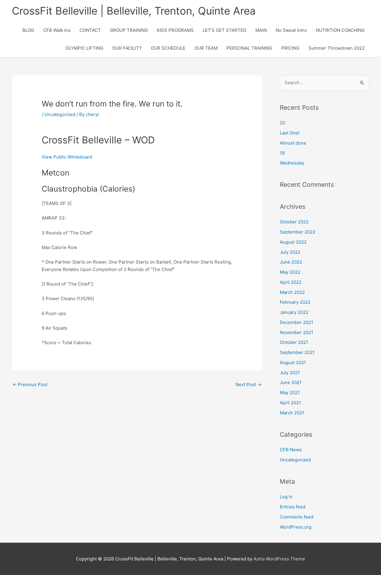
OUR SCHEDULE (168, 48)
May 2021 (290, 392)
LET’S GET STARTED (224, 30)
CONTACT (90, 30)
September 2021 (297, 352)
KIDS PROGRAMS (175, 30)
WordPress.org (295, 527)
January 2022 (294, 312)
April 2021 (290, 402)
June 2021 (291, 382)
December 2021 (296, 322)
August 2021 (293, 362)
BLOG (28, 30)
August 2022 (293, 242)
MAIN (261, 30)
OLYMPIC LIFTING (84, 48)
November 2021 (296, 332)
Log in (286, 496)
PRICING (290, 48)
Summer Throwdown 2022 (336, 48)
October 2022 (294, 222)
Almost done (293, 143)
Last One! (289, 133)
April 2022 (291, 282)
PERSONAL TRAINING (249, 48)
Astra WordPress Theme (279, 559)
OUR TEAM (206, 48)
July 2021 (290, 372)
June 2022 (291, 262)
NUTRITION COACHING (340, 30)
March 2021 (292, 413)
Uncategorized (59, 114)
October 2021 (294, 342)
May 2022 (290, 272)
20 (282, 123)
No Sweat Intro (291, 30)
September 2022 (297, 232)
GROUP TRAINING (129, 30)
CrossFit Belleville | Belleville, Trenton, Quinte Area (134, 10)
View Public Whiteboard (67, 157)
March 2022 (292, 292)
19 (282, 153)
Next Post (248, 384)
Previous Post (30, 384)
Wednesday (292, 163)
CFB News (291, 449)
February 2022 (295, 302)
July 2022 (290, 252)
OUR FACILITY (127, 48)
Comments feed (296, 517)
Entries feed (292, 507)
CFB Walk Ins (57, 30)
